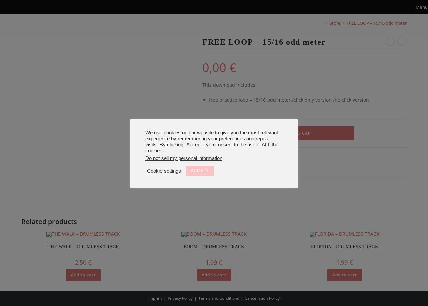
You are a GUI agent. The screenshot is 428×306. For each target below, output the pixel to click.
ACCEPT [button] (200, 170)
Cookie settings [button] (164, 171)
